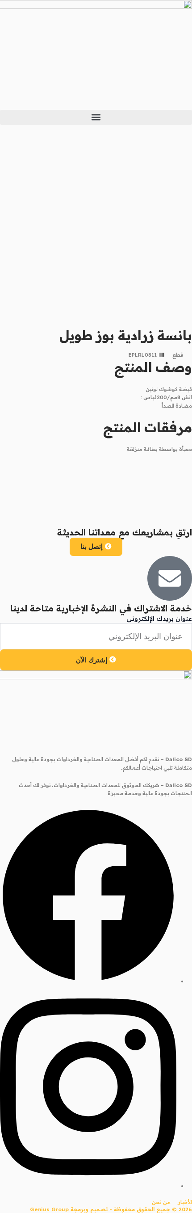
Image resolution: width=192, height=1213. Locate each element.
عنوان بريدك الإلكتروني (159, 619)
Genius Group (49, 1209)
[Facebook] (88, 981)
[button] (96, 117)
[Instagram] (88, 1186)
